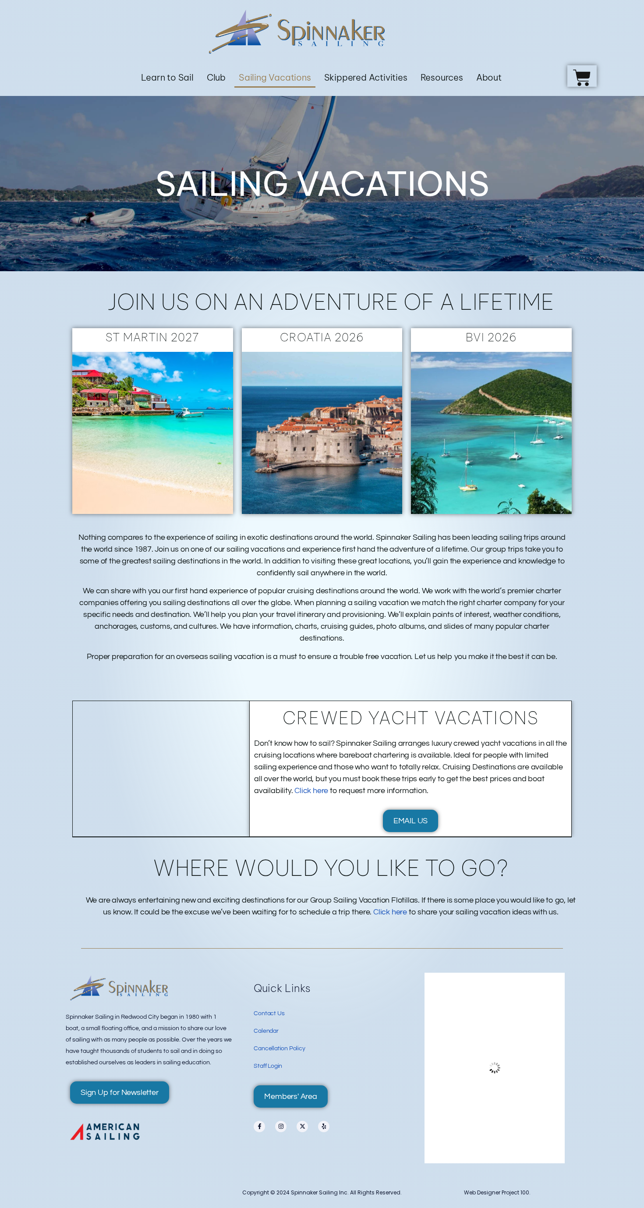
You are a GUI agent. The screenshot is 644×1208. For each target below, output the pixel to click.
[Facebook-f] (259, 1126)
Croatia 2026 (322, 337)
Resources (442, 77)
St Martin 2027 (152, 337)
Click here (311, 790)
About (489, 77)
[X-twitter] (302, 1126)
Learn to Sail (167, 77)
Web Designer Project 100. (497, 1192)
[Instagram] (281, 1126)
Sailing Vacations (275, 77)
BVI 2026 (491, 337)
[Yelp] (323, 1126)
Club (216, 77)
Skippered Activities (365, 77)
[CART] (582, 76)
